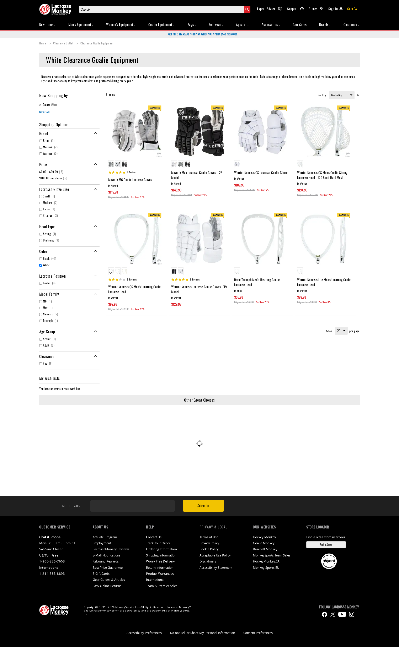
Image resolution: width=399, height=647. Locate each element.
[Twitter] (332, 614)
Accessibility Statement (216, 567)
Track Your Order (158, 543)
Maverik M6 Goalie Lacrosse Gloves (130, 179)
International (155, 579)
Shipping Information (161, 555)
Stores (313, 8)
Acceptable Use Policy (215, 555)
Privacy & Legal (213, 526)
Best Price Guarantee (108, 567)
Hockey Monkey (264, 537)
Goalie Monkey (264, 543)
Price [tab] (43, 164)
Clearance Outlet (63, 43)
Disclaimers (208, 561)
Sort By (322, 95)
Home (43, 43)
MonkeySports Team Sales (271, 555)
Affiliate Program (105, 537)
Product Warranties (160, 573)
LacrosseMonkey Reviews (111, 549)
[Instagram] (351, 614)
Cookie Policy (209, 549)
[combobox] (164, 9)
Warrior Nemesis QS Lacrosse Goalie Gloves (261, 172)
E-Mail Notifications (107, 555)
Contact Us (153, 537)
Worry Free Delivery (160, 561)
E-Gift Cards (101, 573)
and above (53, 178)
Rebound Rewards (106, 561)
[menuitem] (47, 24)
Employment (102, 543)
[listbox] (136, 164)
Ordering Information (161, 549)
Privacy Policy (209, 543)
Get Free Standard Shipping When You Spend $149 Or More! (202, 34)
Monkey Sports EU (266, 567)
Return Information (160, 567)
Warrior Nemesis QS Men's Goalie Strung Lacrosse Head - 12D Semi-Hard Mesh (322, 175)
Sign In (333, 8)
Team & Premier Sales (161, 586)
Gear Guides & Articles (109, 579)
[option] (111, 164)
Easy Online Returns (107, 586)
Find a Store (326, 544)
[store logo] (57, 9)
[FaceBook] (324, 614)
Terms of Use (209, 537)
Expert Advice (267, 8)
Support (293, 8)
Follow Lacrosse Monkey (339, 606)
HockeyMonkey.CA (266, 561)
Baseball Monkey (265, 549)
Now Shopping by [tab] (53, 95)
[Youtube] (342, 614)
